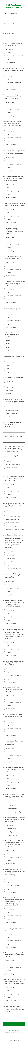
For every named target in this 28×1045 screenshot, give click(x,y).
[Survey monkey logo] (14, 1031)
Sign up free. (21, 1032)
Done (14, 1024)
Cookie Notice (16, 1040)
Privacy (10, 1040)
